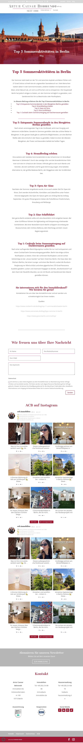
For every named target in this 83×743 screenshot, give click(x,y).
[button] (3, 739)
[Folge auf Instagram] (67, 710)
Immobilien (44, 6)
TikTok (69, 1)
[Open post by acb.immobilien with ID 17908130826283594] (19, 464)
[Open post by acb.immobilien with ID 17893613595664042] (64, 433)
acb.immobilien (18, 424)
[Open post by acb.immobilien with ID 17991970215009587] (19, 433)
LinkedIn (62, 1)
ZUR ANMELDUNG (41, 662)
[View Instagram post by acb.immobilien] (28, 442)
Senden (70, 392)
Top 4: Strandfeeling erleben (42, 106)
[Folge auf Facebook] (59, 710)
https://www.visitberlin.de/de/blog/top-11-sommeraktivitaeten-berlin (41, 306)
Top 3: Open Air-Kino (42, 108)
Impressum (20, 734)
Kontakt (55, 10)
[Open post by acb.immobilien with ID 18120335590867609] (41, 464)
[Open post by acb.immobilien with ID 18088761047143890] (64, 498)
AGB (38, 734)
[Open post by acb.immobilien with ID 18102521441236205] (64, 464)
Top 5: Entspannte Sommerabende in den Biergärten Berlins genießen (42, 104)
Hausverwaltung (56, 6)
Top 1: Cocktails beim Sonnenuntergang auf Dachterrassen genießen (42, 112)
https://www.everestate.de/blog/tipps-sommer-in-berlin (41, 311)
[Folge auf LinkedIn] (63, 710)
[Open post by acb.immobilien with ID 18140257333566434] (41, 433)
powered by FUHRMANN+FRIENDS (15, 739)
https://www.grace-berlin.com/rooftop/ (41, 316)
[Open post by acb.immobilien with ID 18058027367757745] (19, 498)
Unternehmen (45, 10)
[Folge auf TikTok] (71, 710)
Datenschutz (30, 734)
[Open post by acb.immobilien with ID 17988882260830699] (41, 498)
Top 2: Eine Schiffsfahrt (42, 110)
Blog (73, 1)
